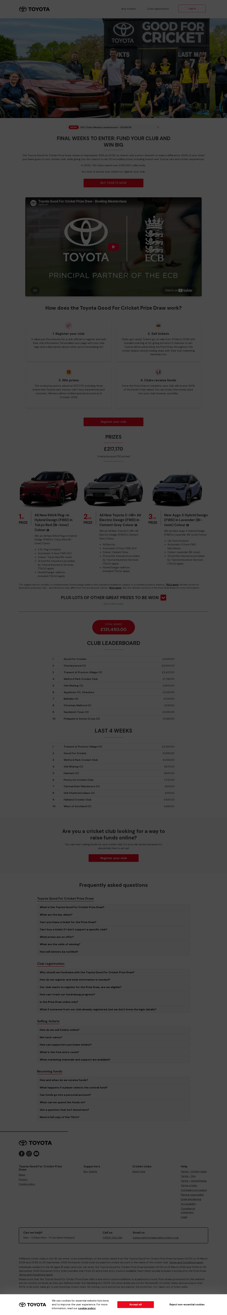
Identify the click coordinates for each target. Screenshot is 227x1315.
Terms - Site (188, 1176)
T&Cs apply (172, 584)
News (22, 1175)
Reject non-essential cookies (187, 1304)
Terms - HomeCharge (194, 1181)
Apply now (138, 1171)
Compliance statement (188, 1210)
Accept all (135, 1304)
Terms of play (189, 1185)
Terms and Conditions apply (186, 1262)
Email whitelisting (191, 1199)
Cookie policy (27, 1184)
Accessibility (188, 1204)
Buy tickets (128, 8)
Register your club (113, 422)
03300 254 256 (112, 1237)
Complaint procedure (194, 1190)
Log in (192, 8)
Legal (184, 1217)
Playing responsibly (192, 1194)
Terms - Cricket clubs (194, 1171)
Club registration (158, 8)
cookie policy (87, 1308)
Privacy (23, 1179)
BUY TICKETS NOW (113, 183)
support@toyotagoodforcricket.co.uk (156, 1237)
